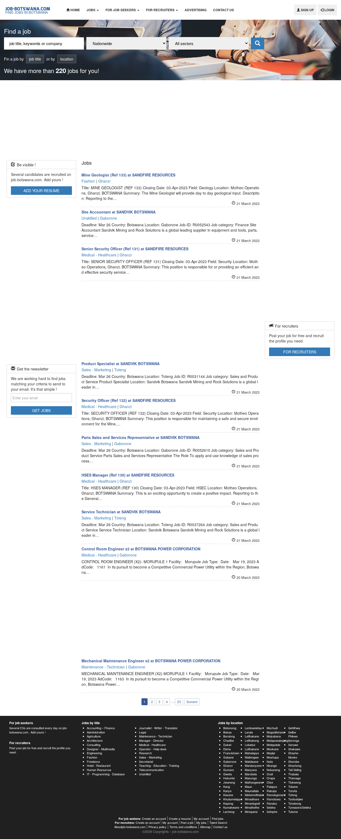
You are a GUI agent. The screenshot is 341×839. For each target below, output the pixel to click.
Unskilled (145, 774)
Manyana (251, 770)
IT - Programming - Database (106, 774)
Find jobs (218, 818)
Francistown (231, 753)
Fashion (92, 757)
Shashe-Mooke (293, 755)
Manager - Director (151, 740)
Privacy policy (157, 827)
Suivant (191, 701)
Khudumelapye (232, 799)
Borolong (229, 736)
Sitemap (205, 827)
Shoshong (294, 765)
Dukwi (227, 745)
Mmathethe (252, 807)
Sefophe (272, 811)
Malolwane (251, 761)
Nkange (272, 765)
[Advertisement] (170, 120)
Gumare (228, 770)
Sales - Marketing (150, 757)
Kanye (227, 791)
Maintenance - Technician (155, 736)
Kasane (228, 795)
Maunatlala (252, 791)
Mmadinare (252, 799)
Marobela (251, 774)
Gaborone (229, 761)
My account (201, 818)
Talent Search (218, 822)
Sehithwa (294, 728)
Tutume (293, 811)
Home (75, 9)
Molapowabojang (277, 740)
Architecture (95, 740)
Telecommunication (151, 770)
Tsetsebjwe (295, 799)
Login (329, 9)
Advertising (195, 9)
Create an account (154, 818)
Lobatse (250, 745)
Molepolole (273, 745)
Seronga (293, 740)
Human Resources (99, 770)
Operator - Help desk (153, 749)
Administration (96, 732)
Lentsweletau (253, 728)
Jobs (91, 9)
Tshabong (294, 803)
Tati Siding (294, 770)
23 (179, 701)
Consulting (93, 745)
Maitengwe (252, 757)
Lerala (249, 732)
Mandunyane (253, 765)
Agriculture (94, 736)
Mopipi (271, 753)
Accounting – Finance (101, 728)
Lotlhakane (252, 749)
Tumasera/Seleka (299, 807)
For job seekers (121, 9)
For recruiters (160, 9)
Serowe (293, 745)
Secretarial (146, 761)
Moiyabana (274, 736)
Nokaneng (273, 770)
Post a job (187, 822)
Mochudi (272, 728)
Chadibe (228, 740)
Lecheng (228, 811)
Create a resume (180, 818)
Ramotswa (274, 799)
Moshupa (273, 757)
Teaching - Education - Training (159, 765)
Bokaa (227, 732)
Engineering (94, 753)
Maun (248, 786)
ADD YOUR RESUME (41, 190)
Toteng (292, 795)
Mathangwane (254, 782)
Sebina (271, 807)
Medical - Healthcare (152, 745)
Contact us (223, 9)
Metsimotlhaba (254, 795)
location (66, 59)
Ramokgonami (276, 795)
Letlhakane (252, 736)
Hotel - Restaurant (99, 765)
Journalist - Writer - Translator (158, 728)
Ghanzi (228, 765)
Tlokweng (294, 782)
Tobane (293, 786)
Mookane (273, 749)
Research (145, 753)
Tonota (292, 791)
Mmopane (251, 811)
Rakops (272, 791)
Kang (226, 786)
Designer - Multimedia (101, 749)
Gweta (227, 774)
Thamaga (294, 778)
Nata (270, 761)
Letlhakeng (252, 740)
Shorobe (293, 761)
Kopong (228, 803)
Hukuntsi (229, 778)
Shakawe (294, 749)
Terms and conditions (183, 827)
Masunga (251, 778)
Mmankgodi (252, 803)
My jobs (201, 822)
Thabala (293, 774)
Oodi (270, 774)
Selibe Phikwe (293, 734)
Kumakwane (231, 807)
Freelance (93, 761)
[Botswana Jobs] (31, 10)
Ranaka (272, 803)
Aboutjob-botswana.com (129, 827)
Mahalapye (252, 753)
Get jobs (41, 410)
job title (35, 59)
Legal (142, 732)
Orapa (271, 778)
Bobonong (229, 728)
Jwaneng (229, 782)
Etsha (227, 749)
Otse (270, 782)
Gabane (228, 757)
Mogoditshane (276, 732)
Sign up (307, 9)
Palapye (272, 786)
